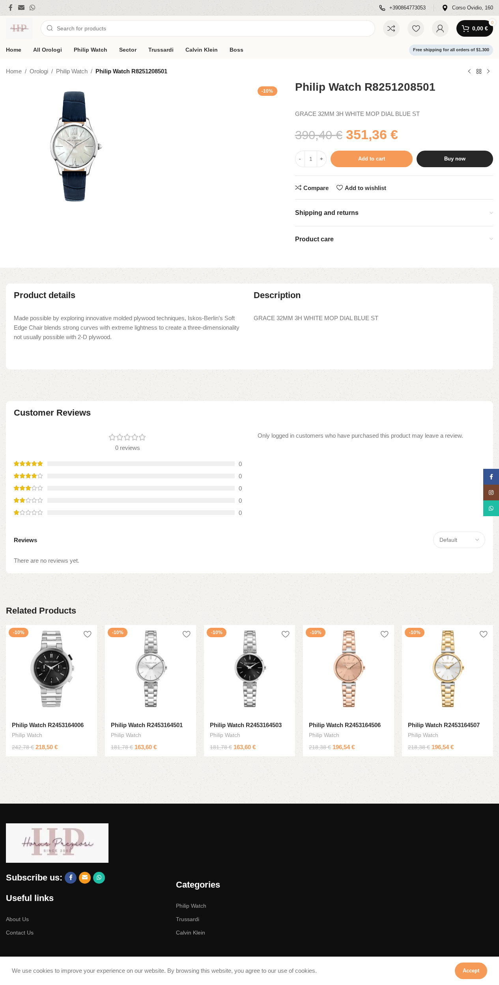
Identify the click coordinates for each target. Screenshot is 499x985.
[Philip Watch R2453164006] (51, 670)
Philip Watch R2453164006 (48, 725)
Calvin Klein (190, 932)
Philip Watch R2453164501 (147, 725)
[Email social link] (21, 8)
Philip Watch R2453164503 (246, 725)
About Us (17, 919)
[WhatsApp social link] (32, 8)
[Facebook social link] (10, 8)
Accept (471, 971)
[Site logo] (19, 27)
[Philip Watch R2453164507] (447, 670)
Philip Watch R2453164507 (444, 725)
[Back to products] (479, 71)
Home (14, 71)
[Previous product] (469, 71)
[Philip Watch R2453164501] (150, 670)
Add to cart (371, 159)
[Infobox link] (402, 8)
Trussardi (187, 919)
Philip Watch (72, 71)
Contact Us (20, 932)
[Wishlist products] (416, 28)
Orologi (39, 71)
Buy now (454, 159)
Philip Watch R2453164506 (345, 725)
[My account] (440, 28)
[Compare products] (391, 28)
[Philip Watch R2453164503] (249, 670)
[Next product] (488, 71)
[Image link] (57, 842)
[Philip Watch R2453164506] (348, 670)
